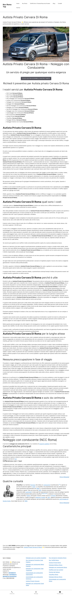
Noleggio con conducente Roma (58, 567)
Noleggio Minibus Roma (55, 565)
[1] (59, 484)
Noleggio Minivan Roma (55, 577)
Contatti (60, 3)
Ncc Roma (24, 3)
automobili (29, 492)
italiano (29, 495)
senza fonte (44, 493)
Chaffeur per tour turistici (56, 569)
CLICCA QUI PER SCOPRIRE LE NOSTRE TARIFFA (36, 78)
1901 (48, 497)
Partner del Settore (54, 572)
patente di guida (40, 497)
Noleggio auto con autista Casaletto (36, 558)
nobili (33, 486)
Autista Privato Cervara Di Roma (33, 547)
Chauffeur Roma (53, 574)
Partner (18, 7)
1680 (37, 488)
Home (17, 3)
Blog (54, 3)
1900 (39, 490)
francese (32, 485)
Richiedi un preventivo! (10, 576)
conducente (46, 485)
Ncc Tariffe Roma (54, 560)
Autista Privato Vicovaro (32, 581)
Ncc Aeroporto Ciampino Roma (57, 558)
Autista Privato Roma (55, 562)
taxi (16, 459)
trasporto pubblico (44, 444)
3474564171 (12, 572)
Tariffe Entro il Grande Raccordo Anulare (40, 3)
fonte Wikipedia (64, 477)
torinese (53, 495)
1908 (25, 501)
